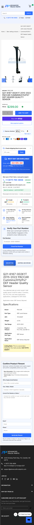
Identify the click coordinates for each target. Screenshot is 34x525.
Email (28, 17)
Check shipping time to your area (15, 148)
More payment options (17, 123)
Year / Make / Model (8, 386)
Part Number (7, 238)
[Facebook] (2, 479)
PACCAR (10, 90)
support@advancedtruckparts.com (15, 185)
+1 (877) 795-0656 (11, 17)
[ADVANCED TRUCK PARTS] (16, 7)
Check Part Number (17, 246)
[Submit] (30, 508)
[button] (4, 80)
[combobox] (17, 13)
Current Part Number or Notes (11, 393)
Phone (5, 427)
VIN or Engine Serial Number (10, 380)
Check (21, 152)
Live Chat (17, 182)
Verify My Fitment (17, 435)
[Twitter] (5, 479)
